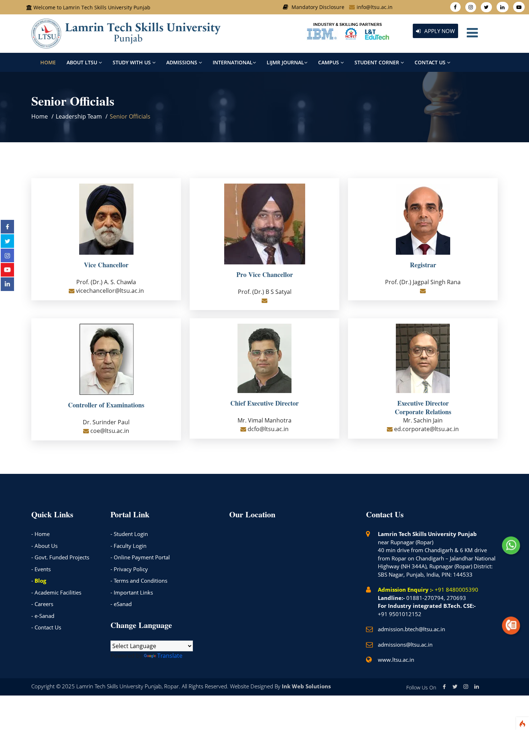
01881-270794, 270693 (436, 597)
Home (48, 62)
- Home (40, 533)
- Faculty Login (128, 545)
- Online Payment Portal (140, 557)
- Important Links (131, 592)
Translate (169, 656)
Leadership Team (79, 116)
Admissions (182, 62)
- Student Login (129, 533)
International (233, 62)
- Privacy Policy (129, 569)
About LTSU (83, 62)
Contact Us (431, 62)
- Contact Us (46, 627)
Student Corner (377, 62)
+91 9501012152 (399, 614)
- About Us (44, 545)
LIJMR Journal (285, 62)
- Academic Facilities (56, 592)
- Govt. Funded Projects (60, 557)
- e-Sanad (42, 615)
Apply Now (439, 30)
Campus (329, 62)
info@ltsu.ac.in (375, 7)
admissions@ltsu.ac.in (405, 644)
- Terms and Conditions (138, 580)
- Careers (42, 603)
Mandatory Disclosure (317, 7)
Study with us (132, 62)
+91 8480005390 (456, 589)
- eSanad (121, 603)
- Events (41, 569)
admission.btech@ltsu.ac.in (411, 629)
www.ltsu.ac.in (396, 659)
